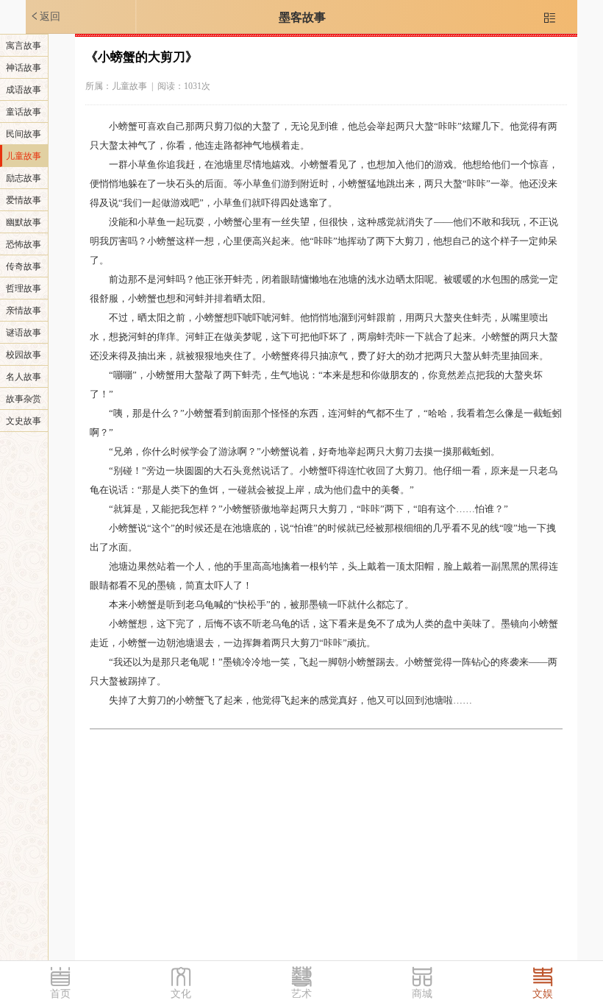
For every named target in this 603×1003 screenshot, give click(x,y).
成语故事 (23, 90)
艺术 (301, 993)
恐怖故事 (23, 244)
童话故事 (23, 112)
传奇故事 (23, 266)
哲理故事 (23, 288)
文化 (181, 993)
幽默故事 (23, 222)
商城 (422, 993)
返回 (44, 16)
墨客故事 (302, 17)
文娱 (542, 993)
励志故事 (23, 178)
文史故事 (23, 421)
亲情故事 (23, 310)
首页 (60, 993)
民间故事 (23, 134)
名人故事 (23, 377)
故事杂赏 (23, 399)
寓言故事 (23, 45)
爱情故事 (23, 200)
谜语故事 (23, 332)
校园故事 (23, 355)
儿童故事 (23, 156)
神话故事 (23, 68)
